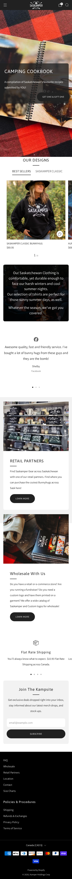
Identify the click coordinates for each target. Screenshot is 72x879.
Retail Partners (11, 772)
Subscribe (36, 733)
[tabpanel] (36, 218)
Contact (7, 784)
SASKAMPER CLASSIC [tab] (49, 171)
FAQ (5, 760)
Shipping (8, 810)
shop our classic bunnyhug (47, 105)
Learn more (22, 498)
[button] (34, 154)
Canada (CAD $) (34, 845)
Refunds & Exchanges (15, 816)
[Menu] (5, 5)
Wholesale (9, 766)
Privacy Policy (11, 822)
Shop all (59, 95)
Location (8, 778)
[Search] (67, 5)
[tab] (31, 674)
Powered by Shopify (36, 870)
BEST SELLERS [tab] (21, 171)
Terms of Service (12, 828)
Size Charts (9, 791)
